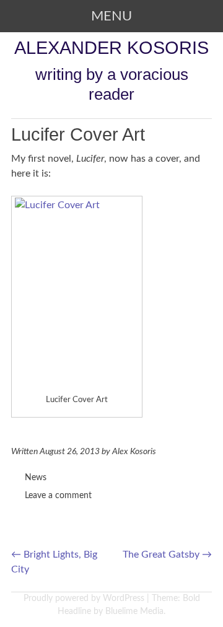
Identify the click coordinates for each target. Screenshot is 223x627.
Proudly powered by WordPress (84, 598)
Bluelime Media (134, 611)
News (35, 477)
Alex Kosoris (134, 451)
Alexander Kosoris (111, 47)
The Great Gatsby (167, 554)
